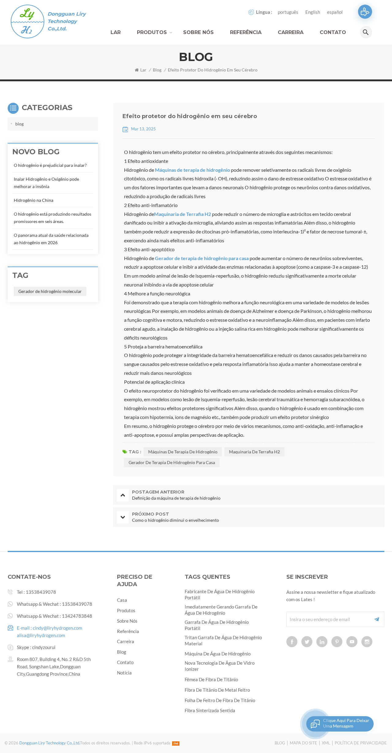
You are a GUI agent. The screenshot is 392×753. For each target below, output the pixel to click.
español (335, 12)
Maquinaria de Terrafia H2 (182, 214)
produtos (126, 610)
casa (122, 600)
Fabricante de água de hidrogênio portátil (219, 594)
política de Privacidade (361, 742)
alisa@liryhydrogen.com (41, 635)
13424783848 (77, 616)
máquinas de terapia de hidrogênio (182, 451)
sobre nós (127, 621)
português (288, 12)
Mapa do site (303, 742)
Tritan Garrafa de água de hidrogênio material (223, 640)
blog (157, 69)
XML (326, 742)
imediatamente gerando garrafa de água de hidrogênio (221, 610)
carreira (290, 32)
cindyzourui (43, 647)
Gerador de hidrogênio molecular (50, 291)
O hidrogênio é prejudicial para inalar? (50, 165)
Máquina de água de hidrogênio (218, 653)
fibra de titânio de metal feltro (217, 690)
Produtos (152, 32)
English (312, 12)
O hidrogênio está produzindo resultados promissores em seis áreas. (52, 217)
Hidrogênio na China (33, 200)
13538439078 (41, 592)
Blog (280, 742)
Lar (116, 32)
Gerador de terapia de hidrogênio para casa (202, 258)
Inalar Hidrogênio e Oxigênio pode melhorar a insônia (46, 182)
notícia (124, 672)
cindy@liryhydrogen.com (57, 628)
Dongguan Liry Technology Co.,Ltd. (66, 21)
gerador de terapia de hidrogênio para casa (172, 462)
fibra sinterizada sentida (210, 710)
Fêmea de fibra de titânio (211, 679)
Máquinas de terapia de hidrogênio (192, 170)
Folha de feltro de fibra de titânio (220, 700)
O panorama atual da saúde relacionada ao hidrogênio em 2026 (51, 238)
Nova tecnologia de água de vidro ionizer (219, 666)
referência (246, 32)
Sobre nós (198, 32)
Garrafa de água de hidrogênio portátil (217, 625)
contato (333, 32)
